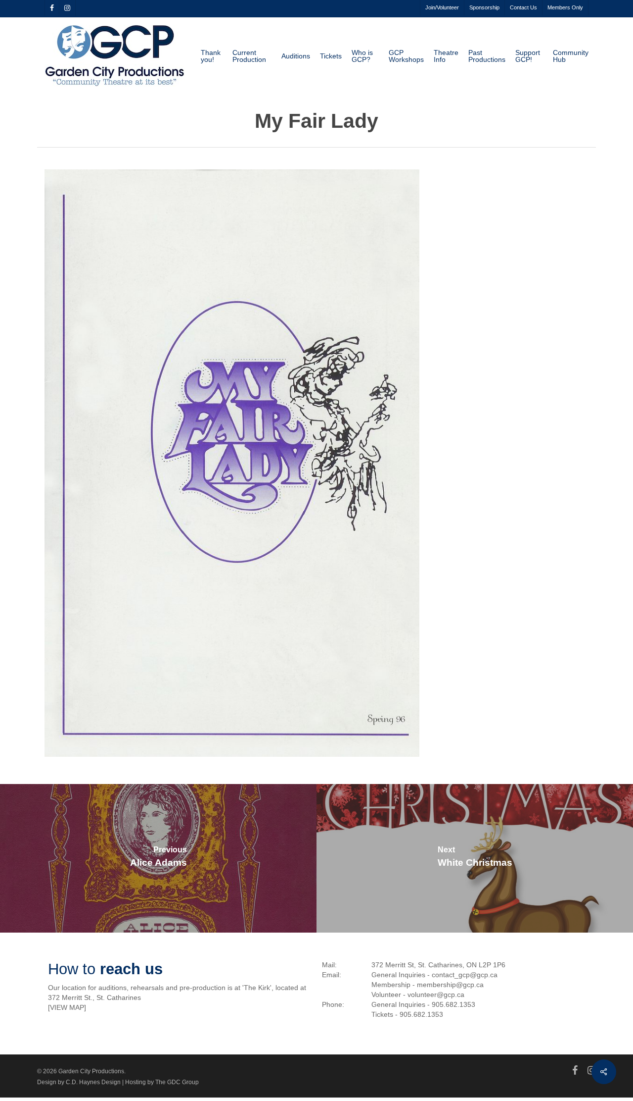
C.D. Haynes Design (93, 1082)
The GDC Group (177, 1082)
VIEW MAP (67, 1007)
